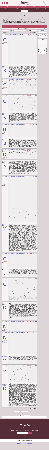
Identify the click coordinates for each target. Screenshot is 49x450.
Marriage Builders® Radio (37, 6)
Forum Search (42, 30)
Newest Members (42, 39)
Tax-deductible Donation (9, 8)
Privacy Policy (24, 430)
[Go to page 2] (36, 32)
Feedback (12, 430)
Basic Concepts (31, 8)
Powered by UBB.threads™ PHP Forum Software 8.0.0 (24, 443)
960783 (36, 278)
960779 (36, 176)
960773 (36, 95)
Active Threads (26, 28)
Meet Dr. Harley (24, 8)
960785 (36, 321)
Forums (19, 28)
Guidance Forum (24, 10)
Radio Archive (45, 6)
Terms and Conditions (18, 430)
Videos (20, 6)
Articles (45, 8)
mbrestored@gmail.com (11, 23)
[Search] (44, 28)
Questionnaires (31, 6)
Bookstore (4, 6)
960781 (36, 253)
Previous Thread (11, 30)
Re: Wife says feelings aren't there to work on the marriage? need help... (15, 79)
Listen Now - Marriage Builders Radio (44, 3)
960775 (36, 124)
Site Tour (17, 8)
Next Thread (28, 30)
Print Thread (4, 32)
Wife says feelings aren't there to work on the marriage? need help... (15, 34)
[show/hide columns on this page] (46, 28)
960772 (36, 79)
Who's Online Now (42, 34)
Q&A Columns (38, 8)
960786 (36, 332)
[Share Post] (33, 34)
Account (36, 430)
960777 (36, 149)
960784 (36, 302)
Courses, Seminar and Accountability (12, 6)
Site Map (33, 430)
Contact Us (29, 430)
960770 (36, 34)
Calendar (22, 28)
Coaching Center (24, 6)
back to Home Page (24, 2)
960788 (36, 365)
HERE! (23, 113)
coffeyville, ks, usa (4, 342)
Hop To (12, 411)
